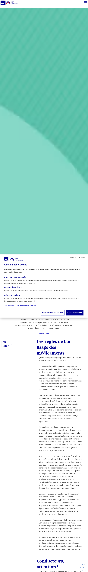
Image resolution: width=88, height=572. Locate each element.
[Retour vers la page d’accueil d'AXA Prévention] (10, 3)
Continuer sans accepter (76, 257)
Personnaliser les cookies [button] (52, 312)
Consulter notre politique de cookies (21, 306)
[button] (83, 567)
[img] (85, 2)
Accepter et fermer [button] (74, 312)
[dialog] (44, 286)
